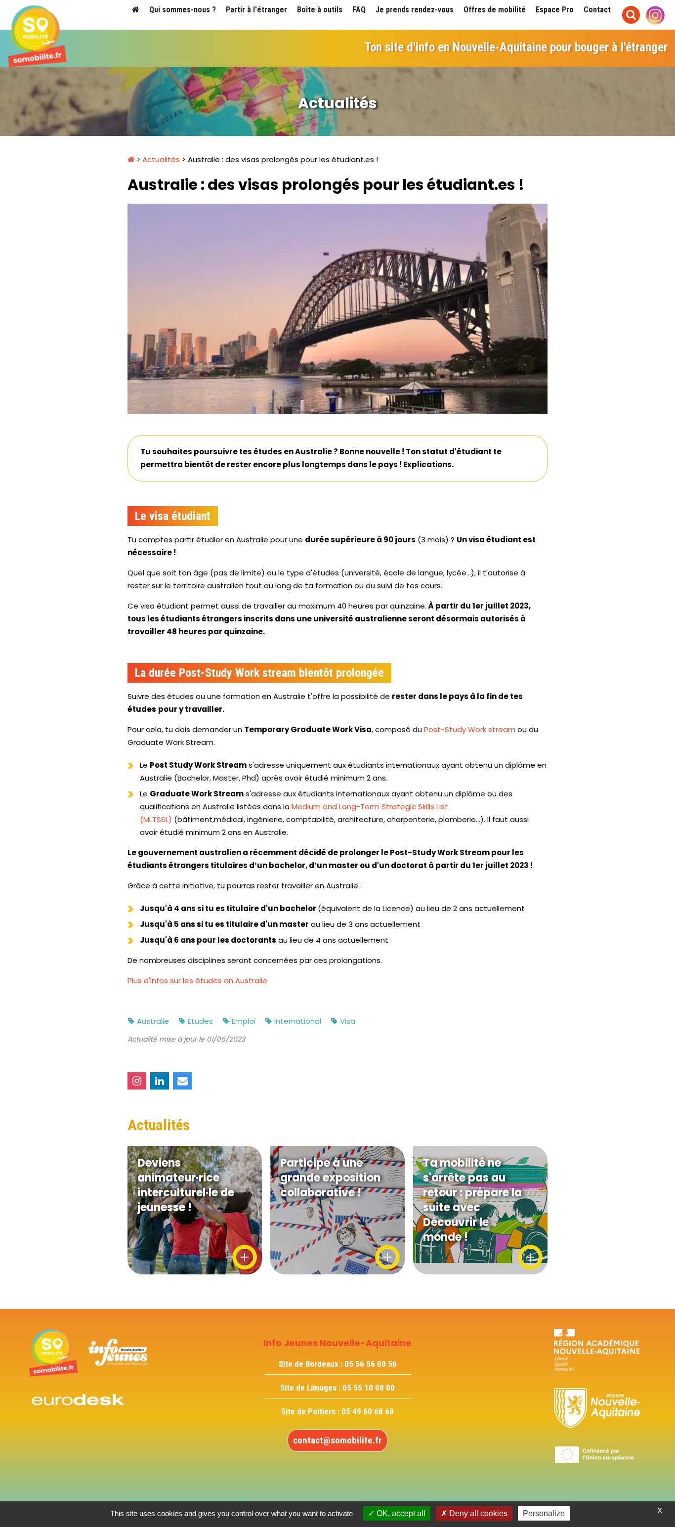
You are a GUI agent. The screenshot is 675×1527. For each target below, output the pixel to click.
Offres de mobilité (495, 9)
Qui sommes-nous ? (182, 9)
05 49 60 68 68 (367, 1411)
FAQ (359, 9)
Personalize (544, 1513)
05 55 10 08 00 (368, 1388)
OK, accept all (400, 1513)
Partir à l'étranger (256, 9)
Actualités (161, 159)
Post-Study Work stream (469, 729)
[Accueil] (135, 9)
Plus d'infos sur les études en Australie (197, 980)
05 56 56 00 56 (370, 1364)
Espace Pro (555, 9)
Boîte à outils (319, 9)
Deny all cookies (477, 1513)
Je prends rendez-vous (415, 9)
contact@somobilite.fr (337, 1440)
